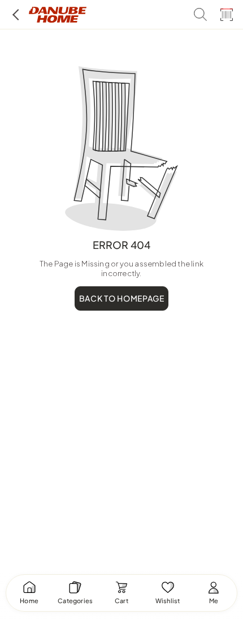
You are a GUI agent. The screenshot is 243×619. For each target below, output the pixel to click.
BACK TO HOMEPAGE (121, 298)
